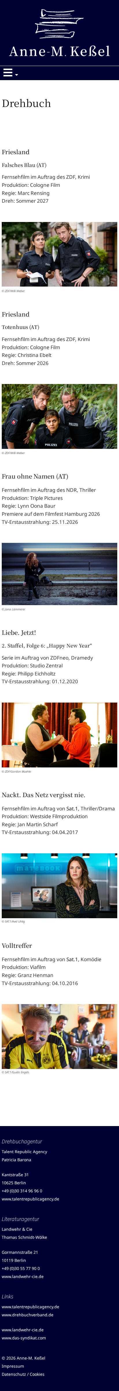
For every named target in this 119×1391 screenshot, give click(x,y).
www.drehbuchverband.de (27, 1314)
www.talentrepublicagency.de (30, 1199)
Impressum (13, 1366)
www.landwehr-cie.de (23, 1276)
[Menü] (12, 73)
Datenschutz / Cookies (23, 1374)
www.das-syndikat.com (24, 1338)
